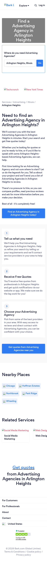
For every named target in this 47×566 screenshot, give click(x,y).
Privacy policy (23, 554)
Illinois (31, 102)
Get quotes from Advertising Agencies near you (23, 349)
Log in (42, 5)
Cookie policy (34, 551)
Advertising (19, 102)
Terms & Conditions (14, 551)
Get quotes (23, 467)
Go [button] (39, 63)
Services (6, 102)
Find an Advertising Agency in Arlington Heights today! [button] (23, 213)
